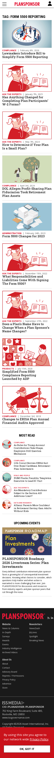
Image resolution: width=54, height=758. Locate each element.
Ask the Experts (11, 94)
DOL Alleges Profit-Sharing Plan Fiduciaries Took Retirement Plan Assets (27, 192)
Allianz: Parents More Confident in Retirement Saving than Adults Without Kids (32, 508)
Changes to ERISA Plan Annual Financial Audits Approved (25, 421)
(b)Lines (33, 632)
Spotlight (33, 636)
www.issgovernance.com (16, 717)
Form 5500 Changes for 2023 (23, 236)
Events (5, 644)
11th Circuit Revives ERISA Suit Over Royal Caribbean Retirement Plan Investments (32, 465)
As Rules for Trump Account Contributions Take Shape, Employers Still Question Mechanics (29, 449)
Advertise (6, 683)
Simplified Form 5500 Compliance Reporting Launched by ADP (19, 375)
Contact (6, 667)
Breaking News (36, 640)
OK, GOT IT (27, 749)
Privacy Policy (8, 679)
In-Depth (6, 632)
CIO (4, 706)
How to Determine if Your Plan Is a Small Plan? (25, 146)
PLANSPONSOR (35, 706)
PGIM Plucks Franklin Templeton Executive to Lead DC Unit (32, 480)
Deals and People (22, 475)
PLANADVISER (16, 706)
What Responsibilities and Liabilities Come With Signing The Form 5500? (25, 279)
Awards (5, 640)
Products (8, 368)
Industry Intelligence (12, 648)
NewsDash (34, 628)
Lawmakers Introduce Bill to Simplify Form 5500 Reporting (25, 55)
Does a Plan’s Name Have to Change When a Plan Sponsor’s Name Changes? (25, 327)
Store (5, 687)
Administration (12, 233)
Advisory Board (9, 671)
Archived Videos (10, 652)
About (5, 663)
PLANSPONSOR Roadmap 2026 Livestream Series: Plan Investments (25, 562)
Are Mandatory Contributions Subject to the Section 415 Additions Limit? (30, 493)
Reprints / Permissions (13, 675)
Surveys (6, 636)
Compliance (9, 50)
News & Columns (10, 628)
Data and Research (23, 503)
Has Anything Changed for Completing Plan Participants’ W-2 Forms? (25, 100)
